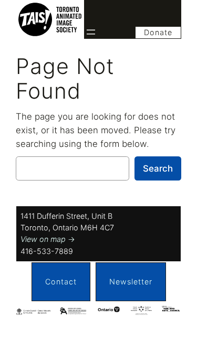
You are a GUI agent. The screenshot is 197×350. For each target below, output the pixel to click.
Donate (158, 32)
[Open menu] (91, 32)
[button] (61, 281)
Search (158, 168)
